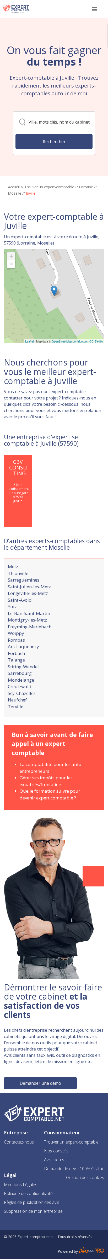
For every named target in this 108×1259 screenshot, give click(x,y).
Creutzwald (19, 686)
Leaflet (29, 341)
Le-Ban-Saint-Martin (29, 613)
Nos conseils (56, 1151)
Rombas (16, 640)
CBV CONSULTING (18, 467)
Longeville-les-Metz (28, 593)
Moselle (14, 193)
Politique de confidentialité (28, 1193)
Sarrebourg (20, 673)
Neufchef (17, 700)
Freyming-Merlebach (29, 627)
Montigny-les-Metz (27, 620)
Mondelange (21, 680)
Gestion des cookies (85, 1177)
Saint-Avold (20, 600)
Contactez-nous (19, 1142)
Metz (13, 567)
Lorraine (86, 186)
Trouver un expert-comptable (49, 186)
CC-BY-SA (96, 341)
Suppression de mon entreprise (33, 1211)
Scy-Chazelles (22, 693)
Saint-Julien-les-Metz (29, 587)
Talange (16, 660)
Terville (15, 707)
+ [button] (11, 256)
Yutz (12, 607)
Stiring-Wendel (23, 667)
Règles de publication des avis (31, 1202)
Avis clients (54, 1160)
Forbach (16, 653)
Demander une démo (40, 1083)
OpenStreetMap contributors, (70, 341)
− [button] (11, 264)
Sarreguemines (23, 580)
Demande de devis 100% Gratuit (74, 1168)
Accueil (14, 186)
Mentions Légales (20, 1184)
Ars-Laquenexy (23, 646)
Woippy (16, 633)
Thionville (18, 573)
